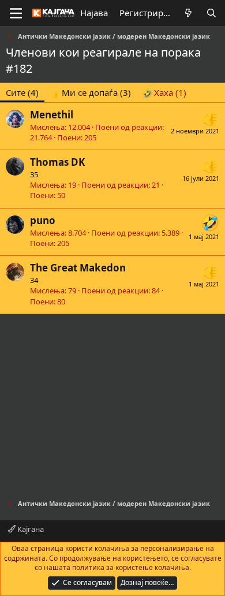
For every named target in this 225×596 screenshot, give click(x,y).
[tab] (90, 92)
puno (42, 220)
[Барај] (211, 13)
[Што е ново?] (188, 13)
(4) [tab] (22, 92)
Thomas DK (57, 162)
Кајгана (30, 529)
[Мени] (15, 13)
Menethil (51, 114)
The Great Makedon (78, 267)
